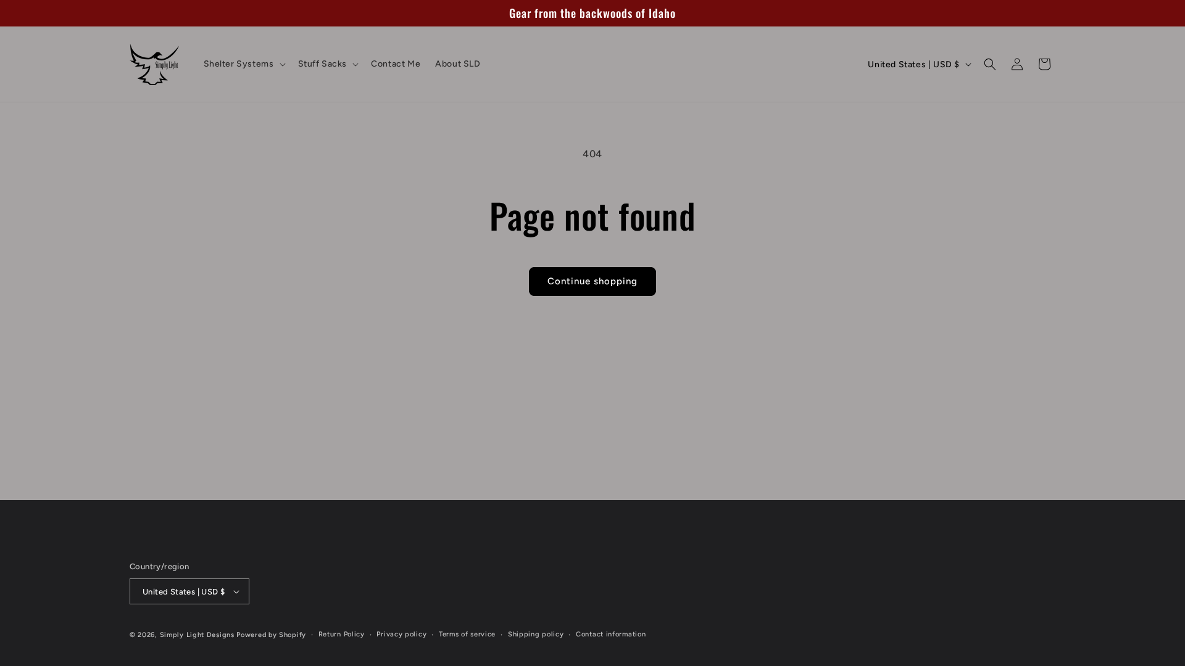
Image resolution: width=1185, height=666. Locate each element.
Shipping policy (536, 634)
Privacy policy (401, 634)
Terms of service (467, 634)
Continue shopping (592, 281)
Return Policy (341, 634)
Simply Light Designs (197, 635)
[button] (243, 64)
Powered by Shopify (271, 635)
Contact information (611, 634)
